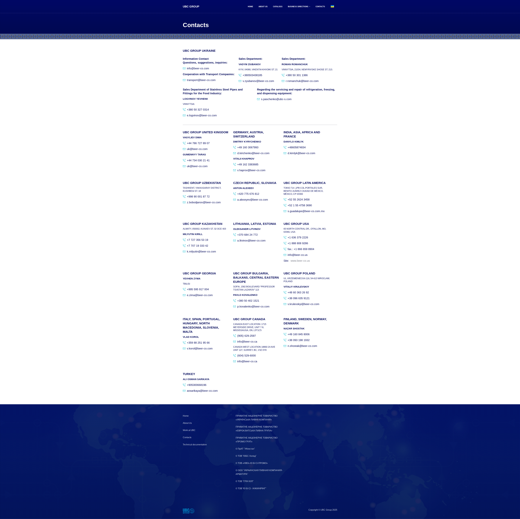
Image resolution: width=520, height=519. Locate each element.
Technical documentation (195, 444)
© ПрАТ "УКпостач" (245, 449)
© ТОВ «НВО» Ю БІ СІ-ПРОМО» (252, 463)
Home (250, 7)
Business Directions (298, 7)
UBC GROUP (191, 6)
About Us (263, 7)
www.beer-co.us (300, 260)
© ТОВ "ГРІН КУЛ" (245, 481)
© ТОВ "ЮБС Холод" (246, 456)
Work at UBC (189, 430)
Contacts (320, 7)
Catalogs (277, 7)
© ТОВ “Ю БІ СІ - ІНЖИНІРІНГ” (251, 488)
